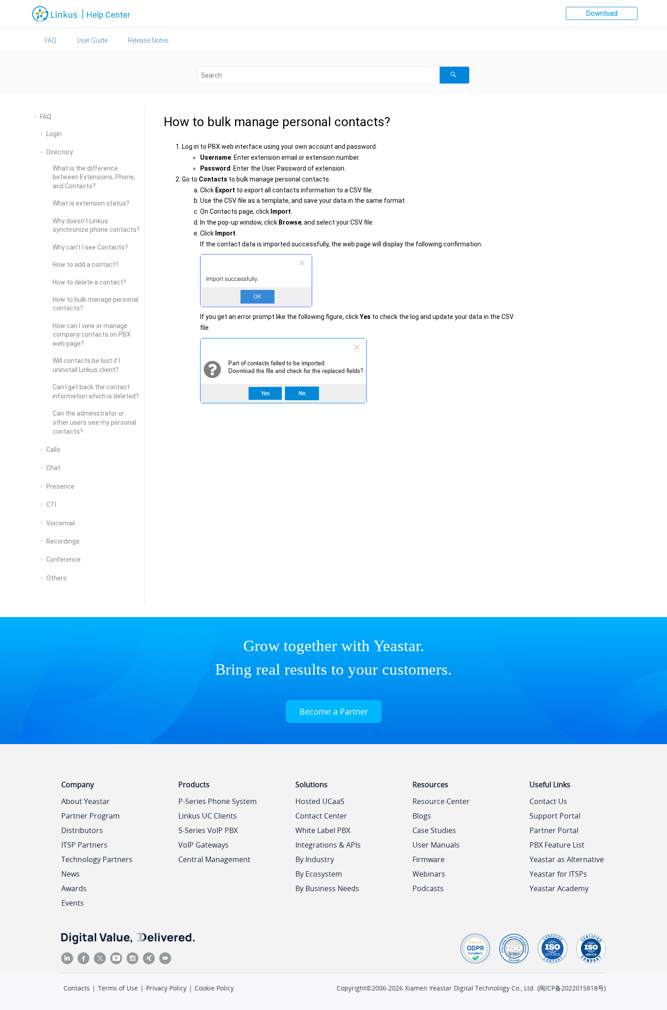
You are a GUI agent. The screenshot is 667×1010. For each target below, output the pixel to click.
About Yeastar (85, 801)
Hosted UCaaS (319, 801)
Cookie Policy (214, 988)
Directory (59, 152)
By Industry (314, 859)
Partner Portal (554, 830)
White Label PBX (322, 830)
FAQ (50, 40)
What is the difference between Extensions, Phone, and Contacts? (94, 177)
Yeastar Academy (559, 888)
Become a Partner (333, 711)
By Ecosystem (318, 874)
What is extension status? (91, 203)
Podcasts (428, 888)
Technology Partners (96, 859)
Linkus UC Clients (207, 816)
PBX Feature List (557, 845)
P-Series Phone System (217, 801)
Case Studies (434, 830)
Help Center (108, 15)
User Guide (92, 40)
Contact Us (548, 801)
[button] (36, 117)
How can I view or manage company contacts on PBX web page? (92, 334)
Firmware (428, 859)
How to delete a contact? (89, 282)
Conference (63, 559)
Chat (53, 467)
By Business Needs (327, 888)
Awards (74, 888)
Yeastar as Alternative (567, 859)
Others (56, 578)
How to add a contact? (85, 264)
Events (72, 903)
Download (602, 13)
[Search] (454, 75)
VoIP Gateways (203, 845)
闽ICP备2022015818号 (571, 988)
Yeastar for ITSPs (558, 874)
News (70, 874)
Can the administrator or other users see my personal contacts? (94, 422)
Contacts (77, 988)
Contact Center (321, 816)
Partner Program (90, 816)
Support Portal (555, 816)
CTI (51, 504)
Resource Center (441, 801)
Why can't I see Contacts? (90, 247)
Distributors (82, 830)
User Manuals (436, 845)
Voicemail (60, 523)
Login (54, 133)
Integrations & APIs (328, 845)
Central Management (214, 859)
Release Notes (148, 40)
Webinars (428, 874)
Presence (60, 486)
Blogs (421, 816)
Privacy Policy (166, 988)
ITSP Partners (84, 845)
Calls (53, 449)
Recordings (62, 541)
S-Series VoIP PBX (208, 830)
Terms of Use (118, 988)
